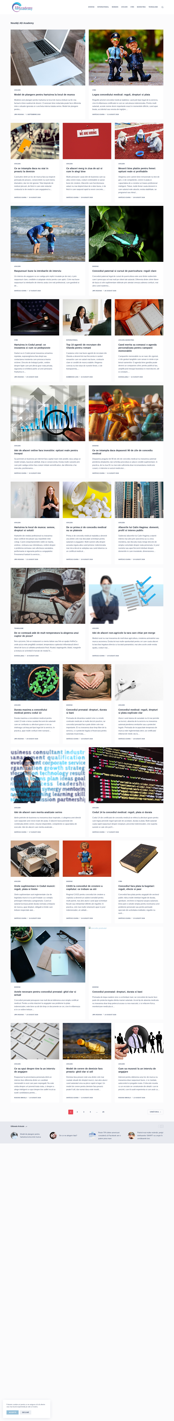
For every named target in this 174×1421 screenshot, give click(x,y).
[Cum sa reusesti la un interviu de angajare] (139, 1041)
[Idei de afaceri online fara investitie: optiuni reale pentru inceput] (48, 413)
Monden (115, 7)
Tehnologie (153, 7)
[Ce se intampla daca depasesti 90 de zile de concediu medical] (126, 413)
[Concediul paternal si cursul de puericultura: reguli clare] (126, 234)
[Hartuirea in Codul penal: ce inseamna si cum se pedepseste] (35, 317)
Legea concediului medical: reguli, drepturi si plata (121, 94)
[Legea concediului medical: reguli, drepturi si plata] (126, 57)
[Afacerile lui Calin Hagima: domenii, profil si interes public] (139, 500)
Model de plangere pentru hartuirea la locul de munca (44, 94)
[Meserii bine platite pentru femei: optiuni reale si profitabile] (139, 141)
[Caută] (162, 7)
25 (103, 1112)
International (103, 7)
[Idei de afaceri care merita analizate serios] (48, 775)
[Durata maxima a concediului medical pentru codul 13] (35, 682)
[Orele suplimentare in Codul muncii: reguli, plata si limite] (35, 859)
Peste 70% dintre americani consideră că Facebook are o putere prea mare (109, 1135)
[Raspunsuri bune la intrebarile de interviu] (48, 234)
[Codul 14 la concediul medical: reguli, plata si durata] (126, 775)
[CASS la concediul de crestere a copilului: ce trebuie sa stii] (87, 859)
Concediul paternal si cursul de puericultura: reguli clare (124, 271)
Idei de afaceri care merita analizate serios (38, 812)
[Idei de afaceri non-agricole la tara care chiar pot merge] (126, 596)
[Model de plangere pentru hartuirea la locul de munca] (48, 57)
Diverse (91, 7)
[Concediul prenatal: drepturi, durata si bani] (87, 682)
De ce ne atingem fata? (68, 1135)
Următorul (154, 1112)
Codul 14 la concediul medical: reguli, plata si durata (122, 812)
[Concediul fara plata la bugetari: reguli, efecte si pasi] (139, 859)
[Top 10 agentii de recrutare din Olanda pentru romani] (87, 317)
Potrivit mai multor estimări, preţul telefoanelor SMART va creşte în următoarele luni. (150, 1135)
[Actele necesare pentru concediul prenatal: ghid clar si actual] (48, 955)
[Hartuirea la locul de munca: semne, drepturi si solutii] (35, 500)
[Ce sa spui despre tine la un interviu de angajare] (35, 1041)
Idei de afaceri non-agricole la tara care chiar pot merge (123, 633)
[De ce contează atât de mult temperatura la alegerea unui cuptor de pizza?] (48, 596)
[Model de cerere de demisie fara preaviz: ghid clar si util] (87, 1041)
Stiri (132, 7)
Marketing (141, 7)
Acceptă (12, 1412)
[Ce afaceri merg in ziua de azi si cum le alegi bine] (87, 141)
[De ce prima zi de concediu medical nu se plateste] (87, 500)
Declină (25, 1412)
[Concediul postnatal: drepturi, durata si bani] (126, 955)
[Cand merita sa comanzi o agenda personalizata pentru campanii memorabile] (139, 317)
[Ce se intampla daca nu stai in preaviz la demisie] (35, 141)
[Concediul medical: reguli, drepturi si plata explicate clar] (139, 682)
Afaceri (124, 7)
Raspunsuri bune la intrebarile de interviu (37, 271)
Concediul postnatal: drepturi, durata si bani (117, 991)
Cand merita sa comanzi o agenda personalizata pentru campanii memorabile (137, 347)
